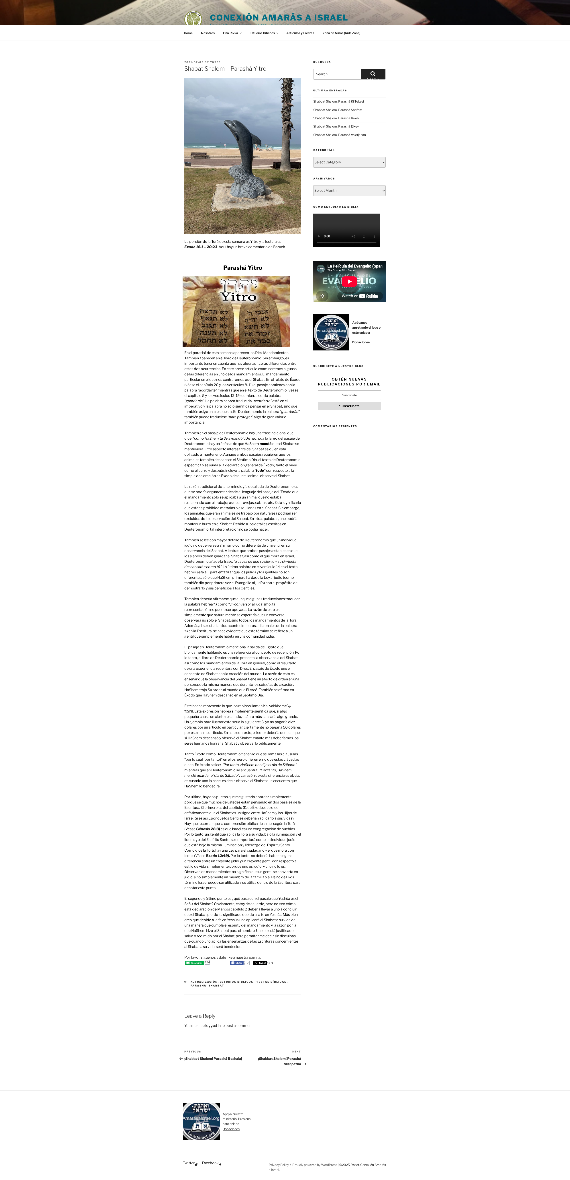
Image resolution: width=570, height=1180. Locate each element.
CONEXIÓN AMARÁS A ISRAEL (279, 18)
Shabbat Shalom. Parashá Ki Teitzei (338, 101)
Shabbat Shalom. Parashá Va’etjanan (339, 135)
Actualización (204, 981)
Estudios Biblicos (237, 981)
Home (188, 33)
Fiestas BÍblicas (271, 981)
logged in (213, 1025)
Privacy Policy (279, 1165)
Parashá (199, 985)
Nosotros (208, 33)
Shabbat (216, 985)
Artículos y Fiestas (300, 33)
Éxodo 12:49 (217, 856)
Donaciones (361, 342)
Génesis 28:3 (207, 829)
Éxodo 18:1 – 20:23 (200, 247)
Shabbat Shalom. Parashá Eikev (336, 126)
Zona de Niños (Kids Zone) (341, 33)
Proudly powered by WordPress (315, 1165)
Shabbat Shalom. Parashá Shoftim (337, 110)
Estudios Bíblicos (262, 33)
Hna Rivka (230, 33)
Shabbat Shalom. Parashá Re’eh (336, 118)
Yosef (215, 62)
